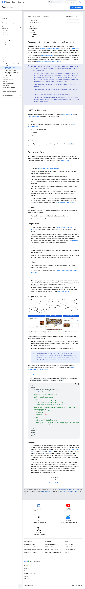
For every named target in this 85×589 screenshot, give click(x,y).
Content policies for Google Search (50, 48)
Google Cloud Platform (30, 573)
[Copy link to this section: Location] (36, 247)
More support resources (30, 552)
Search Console (76, 7)
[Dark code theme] (75, 384)
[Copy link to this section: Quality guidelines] (45, 152)
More (30, 2)
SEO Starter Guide (49, 547)
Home (29, 16)
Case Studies (48, 555)
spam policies (75, 48)
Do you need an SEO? (50, 544)
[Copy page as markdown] (71, 42)
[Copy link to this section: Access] (35, 141)
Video (43, 451)
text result (60, 81)
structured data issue (47, 55)
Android (26, 565)
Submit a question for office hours (33, 547)
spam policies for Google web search (48, 169)
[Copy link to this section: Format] (35, 121)
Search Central (18, 2)
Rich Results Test (69, 68)
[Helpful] (76, 16)
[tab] (31, 374)
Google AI (26, 576)
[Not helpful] (78, 16)
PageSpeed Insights (70, 549)
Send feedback (73, 21)
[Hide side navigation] (20, 586)
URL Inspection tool (33, 116)
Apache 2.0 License (47, 491)
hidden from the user (65, 94)
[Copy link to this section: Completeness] (40, 224)
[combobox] (56, 1)
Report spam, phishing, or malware (33, 549)
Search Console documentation (53, 552)
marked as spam (65, 160)
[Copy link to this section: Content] (35, 165)
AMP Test (67, 552)
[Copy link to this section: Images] (35, 277)
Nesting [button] (31, 374)
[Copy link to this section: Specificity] (37, 262)
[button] (11, 15)
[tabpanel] (54, 407)
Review (50, 451)
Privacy (31, 585)
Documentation (8, 7)
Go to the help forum (29, 544)
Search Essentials (66, 99)
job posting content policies (66, 202)
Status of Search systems (51, 549)
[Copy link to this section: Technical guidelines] (47, 110)
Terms (26, 585)
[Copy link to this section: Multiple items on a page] (48, 297)
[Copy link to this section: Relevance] (37, 207)
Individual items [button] (41, 374)
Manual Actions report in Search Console (49, 61)
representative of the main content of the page (60, 84)
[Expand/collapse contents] (37, 21)
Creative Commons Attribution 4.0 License (69, 489)
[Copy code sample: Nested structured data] (78, 384)
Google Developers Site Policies (69, 491)
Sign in (81, 2)
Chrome (26, 568)
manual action (75, 240)
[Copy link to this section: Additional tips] (38, 442)
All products (27, 578)
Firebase (26, 570)
